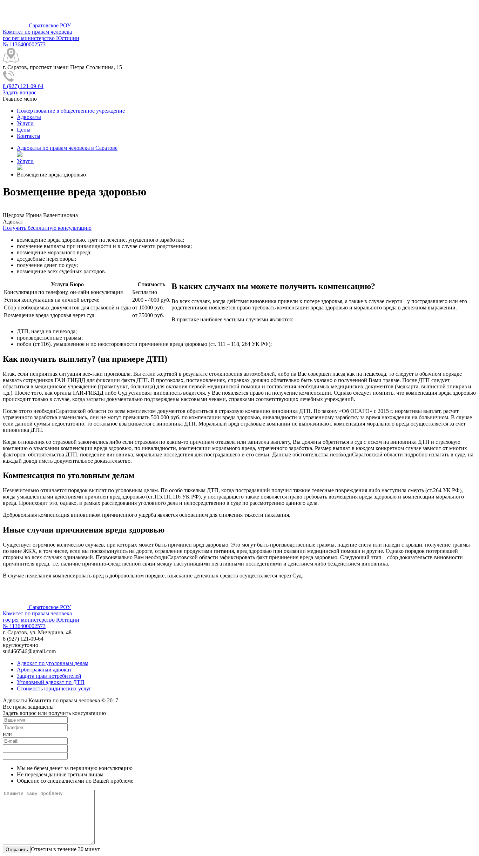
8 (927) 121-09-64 (23, 86)
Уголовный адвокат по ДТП (51, 682)
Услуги (25, 123)
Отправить (17, 849)
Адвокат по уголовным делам (52, 663)
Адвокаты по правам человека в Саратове (67, 148)
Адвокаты (29, 117)
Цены (24, 130)
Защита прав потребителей (49, 676)
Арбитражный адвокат (44, 670)
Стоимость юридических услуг (54, 688)
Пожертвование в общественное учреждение (71, 111)
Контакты (28, 136)
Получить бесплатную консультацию (47, 228)
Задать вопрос (19, 92)
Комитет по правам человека (41, 34)
